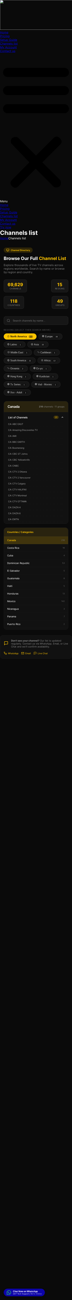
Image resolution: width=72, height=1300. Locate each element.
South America (20, 360)
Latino (15, 344)
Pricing (5, 36)
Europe (51, 336)
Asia (38, 344)
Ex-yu (41, 368)
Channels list (9, 43)
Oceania (16, 368)
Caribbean (47, 352)
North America (21, 336)
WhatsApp (13, 653)
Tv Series (17, 384)
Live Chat (43, 653)
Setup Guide (8, 40)
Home (4, 32)
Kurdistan (46, 376)
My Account (8, 47)
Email (28, 653)
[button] (36, 128)
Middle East (18, 352)
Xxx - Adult (18, 392)
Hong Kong (18, 376)
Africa (49, 360)
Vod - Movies (46, 384)
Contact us (7, 51)
